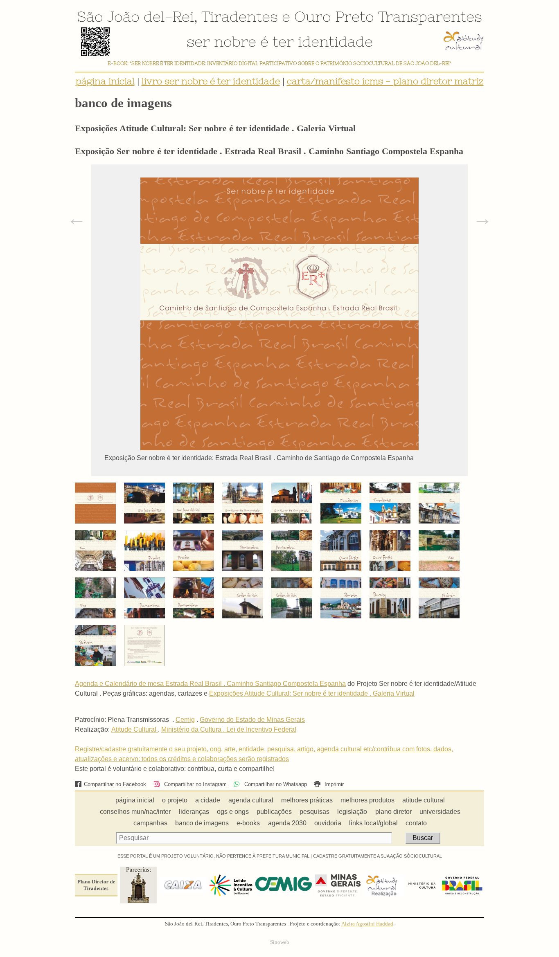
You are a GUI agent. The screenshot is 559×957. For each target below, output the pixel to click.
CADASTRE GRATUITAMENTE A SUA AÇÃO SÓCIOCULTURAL (377, 856)
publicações (274, 811)
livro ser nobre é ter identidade (211, 81)
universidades (439, 811)
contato (416, 823)
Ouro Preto (334, 16)
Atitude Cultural (134, 729)
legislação (352, 811)
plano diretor (393, 811)
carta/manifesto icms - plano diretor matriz (385, 81)
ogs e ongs (233, 811)
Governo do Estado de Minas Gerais (252, 719)
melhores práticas (307, 800)
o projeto (174, 800)
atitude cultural (423, 800)
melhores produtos (367, 800)
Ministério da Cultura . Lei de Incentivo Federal (228, 729)
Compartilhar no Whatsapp (275, 784)
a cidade (207, 800)
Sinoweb (279, 942)
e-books (248, 823)
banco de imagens (202, 823)
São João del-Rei (135, 16)
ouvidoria (327, 823)
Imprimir (333, 784)
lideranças (194, 811)
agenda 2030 (287, 823)
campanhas (150, 823)
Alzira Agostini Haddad (367, 924)
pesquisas (314, 811)
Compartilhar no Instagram (194, 784)
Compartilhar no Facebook (115, 784)
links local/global (373, 823)
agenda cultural (250, 800)
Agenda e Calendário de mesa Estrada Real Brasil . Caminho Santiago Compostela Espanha (210, 683)
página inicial (105, 81)
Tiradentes (239, 16)
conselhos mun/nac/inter (135, 811)
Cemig (185, 719)
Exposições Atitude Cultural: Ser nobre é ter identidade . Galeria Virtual (312, 693)
